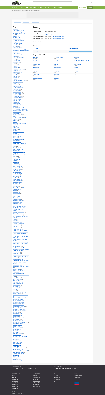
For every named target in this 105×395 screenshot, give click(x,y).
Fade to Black (16, 113)
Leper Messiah (16, 176)
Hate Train (15, 133)
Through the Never (17, 333)
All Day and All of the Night (18, 40)
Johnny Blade (16, 164)
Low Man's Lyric (16, 182)
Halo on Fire (15, 129)
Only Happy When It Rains (18, 212)
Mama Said (15, 184)
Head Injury (15, 134)
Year (37, 48)
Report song (42, 41)
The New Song (16, 312)
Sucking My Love (16, 285)
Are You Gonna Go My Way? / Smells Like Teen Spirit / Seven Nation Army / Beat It (21, 51)
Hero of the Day (16, 140)
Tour (26, 22)
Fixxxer (14, 116)
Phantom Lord (16, 222)
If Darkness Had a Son (18, 154)
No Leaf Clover (16, 202)
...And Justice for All (17, 30)
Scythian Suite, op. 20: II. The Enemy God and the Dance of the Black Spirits (21, 262)
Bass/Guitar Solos (17, 57)
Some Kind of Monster (18, 273)
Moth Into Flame (16, 193)
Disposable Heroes (17, 96)
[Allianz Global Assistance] (76, 383)
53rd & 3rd (15, 36)
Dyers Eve (15, 102)
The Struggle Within (17, 320)
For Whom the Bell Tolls (18, 117)
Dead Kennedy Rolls (17, 87)
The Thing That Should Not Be (19, 322)
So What (15, 272)
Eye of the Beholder (17, 107)
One (14, 210)
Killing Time (15, 170)
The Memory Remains (17, 309)
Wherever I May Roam (17, 353)
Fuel (14, 122)
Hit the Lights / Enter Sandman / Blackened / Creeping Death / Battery (20, 145)
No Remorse (15, 203)
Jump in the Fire (16, 166)
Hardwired (15, 130)
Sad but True (15, 253)
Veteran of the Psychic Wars (19, 347)
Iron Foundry (16, 159)
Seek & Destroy (16, 265)
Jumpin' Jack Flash (17, 167)
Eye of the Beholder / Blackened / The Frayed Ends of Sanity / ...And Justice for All (20, 111)
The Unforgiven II (16, 326)
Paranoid (15, 220)
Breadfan (15, 67)
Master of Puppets (17, 187)
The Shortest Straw (17, 317)
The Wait (15, 332)
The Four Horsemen (17, 302)
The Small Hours (16, 319)
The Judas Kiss (16, 307)
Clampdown (15, 73)
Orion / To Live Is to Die (18, 215)
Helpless (15, 137)
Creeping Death (16, 82)
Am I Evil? (15, 46)
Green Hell (15, 126)
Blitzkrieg (15, 64)
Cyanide (14, 83)
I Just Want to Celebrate (18, 152)
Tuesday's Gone (16, 343)
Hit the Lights (16, 142)
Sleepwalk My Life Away (18, 270)
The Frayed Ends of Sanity (18, 303)
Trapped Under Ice (17, 342)
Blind (14, 63)
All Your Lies (15, 44)
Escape (14, 106)
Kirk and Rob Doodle (17, 173)
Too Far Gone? (16, 339)
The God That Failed (17, 305)
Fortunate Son (16, 119)
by (50, 34)
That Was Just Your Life (18, 292)
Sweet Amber (16, 287)
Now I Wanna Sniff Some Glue (19, 206)
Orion (14, 213)
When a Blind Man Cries (18, 352)
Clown (14, 74)
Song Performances (73, 48)
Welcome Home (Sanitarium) (19, 350)
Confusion (15, 77)
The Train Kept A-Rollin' (18, 323)
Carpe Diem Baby (16, 72)
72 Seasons (15, 37)
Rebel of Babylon (16, 227)
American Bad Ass (17, 47)
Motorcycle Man (16, 196)
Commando (15, 76)
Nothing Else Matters (17, 205)
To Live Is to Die (16, 335)
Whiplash (15, 355)
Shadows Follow (16, 269)
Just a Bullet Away (17, 169)
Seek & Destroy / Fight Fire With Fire (20, 266)
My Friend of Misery (17, 200)
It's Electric (15, 162)
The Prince (15, 316)
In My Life (15, 156)
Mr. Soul (14, 197)
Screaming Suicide (17, 259)
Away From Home (17, 54)
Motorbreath (15, 194)
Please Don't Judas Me (18, 223)
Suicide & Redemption (17, 286)
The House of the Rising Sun (19, 306)
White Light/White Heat (18, 357)
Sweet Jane (15, 289)
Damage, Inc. (16, 86)
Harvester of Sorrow (17, 132)
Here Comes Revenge (17, 139)
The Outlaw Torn (16, 315)
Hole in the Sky (16, 147)
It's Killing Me (15, 163)
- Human (15, 29)
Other (35, 22)
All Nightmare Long (17, 42)
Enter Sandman (16, 104)
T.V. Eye (14, 290)
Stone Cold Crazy (16, 282)
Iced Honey (15, 153)
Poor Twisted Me (16, 225)
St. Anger (15, 280)
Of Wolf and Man (16, 209)
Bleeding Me (15, 62)
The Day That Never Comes (19, 297)
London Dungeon (16, 179)
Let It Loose (15, 177)
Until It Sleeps (16, 346)
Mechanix (15, 190)
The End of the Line (17, 300)
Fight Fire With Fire (17, 114)
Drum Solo (15, 100)
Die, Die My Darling (17, 93)
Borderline (15, 66)
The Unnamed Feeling (17, 329)
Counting (15, 79)
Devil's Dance (15, 90)
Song (17, 22)
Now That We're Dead (17, 207)
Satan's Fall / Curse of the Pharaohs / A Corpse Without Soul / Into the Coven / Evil (21, 256)
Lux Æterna (15, 183)
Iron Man (15, 160)
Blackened (15, 60)
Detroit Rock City (16, 89)
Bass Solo (15, 56)
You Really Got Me (17, 360)
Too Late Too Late (17, 340)
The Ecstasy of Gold (17, 299)
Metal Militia (15, 192)
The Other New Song (17, 313)
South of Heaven (16, 277)
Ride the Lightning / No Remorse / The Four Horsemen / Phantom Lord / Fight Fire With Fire (21, 249)
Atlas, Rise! (15, 53)
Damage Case (16, 84)
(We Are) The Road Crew (18, 33)
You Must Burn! (16, 359)
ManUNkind (15, 186)
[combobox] (52, 2)
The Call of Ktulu (16, 293)
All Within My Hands (17, 43)
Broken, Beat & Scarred (18, 69)
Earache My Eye (16, 103)
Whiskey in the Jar (17, 356)
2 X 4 (14, 34)
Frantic (14, 120)
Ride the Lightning (17, 229)
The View (15, 330)
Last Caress (15, 174)
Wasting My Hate (16, 349)
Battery (14, 59)
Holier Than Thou (16, 149)
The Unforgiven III (17, 327)
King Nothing (16, 172)
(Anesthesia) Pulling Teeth (18, 32)
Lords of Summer (16, 180)
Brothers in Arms (16, 70)
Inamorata (15, 157)
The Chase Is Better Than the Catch (20, 295)
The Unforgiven (16, 325)
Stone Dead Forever (17, 283)
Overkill (14, 219)
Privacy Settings (36, 386)
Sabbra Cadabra (16, 252)
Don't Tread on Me (17, 97)
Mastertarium (16, 189)
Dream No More (16, 99)
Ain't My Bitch (16, 39)
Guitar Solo (15, 127)
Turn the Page (16, 345)
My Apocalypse (16, 199)
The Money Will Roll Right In (19, 310)
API (54, 381)
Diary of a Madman (17, 92)
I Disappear (15, 150)
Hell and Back (16, 136)
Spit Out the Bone (17, 279)
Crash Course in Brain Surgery (19, 80)
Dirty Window (16, 94)
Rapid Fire (15, 226)
